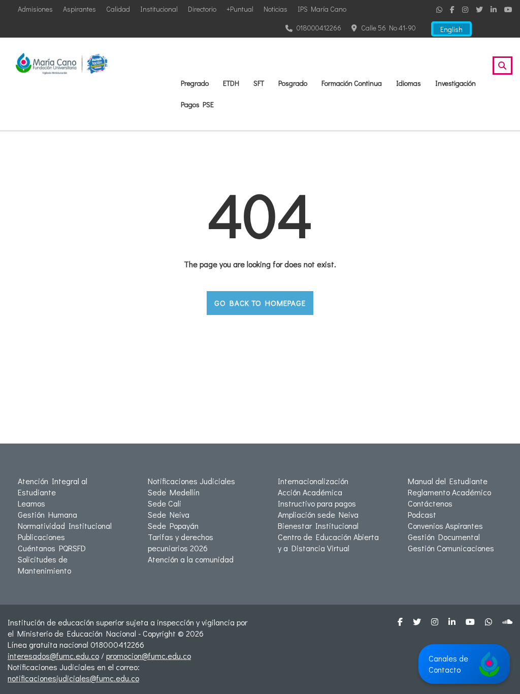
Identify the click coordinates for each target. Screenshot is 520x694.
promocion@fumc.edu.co (148, 655)
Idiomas (408, 83)
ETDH (231, 83)
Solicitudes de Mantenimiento (44, 565)
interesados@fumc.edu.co (53, 655)
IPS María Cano (322, 9)
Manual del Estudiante (448, 481)
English (451, 29)
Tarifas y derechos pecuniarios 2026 (180, 542)
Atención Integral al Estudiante (52, 486)
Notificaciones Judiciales (191, 481)
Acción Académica (310, 492)
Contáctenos (430, 503)
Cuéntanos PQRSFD (52, 548)
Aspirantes (79, 9)
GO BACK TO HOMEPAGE (260, 303)
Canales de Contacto (448, 664)
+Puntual (239, 9)
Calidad (118, 9)
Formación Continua (351, 83)
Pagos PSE (197, 104)
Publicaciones (41, 536)
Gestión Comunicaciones (451, 548)
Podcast (422, 514)
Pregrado (195, 83)
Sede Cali (164, 503)
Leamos (31, 503)
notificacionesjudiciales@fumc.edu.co (73, 678)
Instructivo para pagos (317, 503)
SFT (258, 83)
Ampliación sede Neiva (318, 514)
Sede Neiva (168, 514)
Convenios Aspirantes (445, 525)
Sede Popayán (173, 525)
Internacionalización (313, 481)
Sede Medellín (174, 492)
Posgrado (292, 83)
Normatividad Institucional (65, 525)
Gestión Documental (444, 536)
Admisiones (35, 9)
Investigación (455, 83)
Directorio (202, 9)
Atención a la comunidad (191, 559)
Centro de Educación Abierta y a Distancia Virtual (328, 542)
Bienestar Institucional (318, 525)
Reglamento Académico (449, 492)
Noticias (275, 9)
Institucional (159, 9)
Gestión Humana (47, 514)
